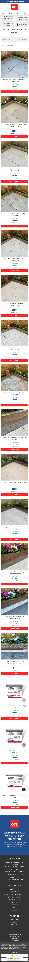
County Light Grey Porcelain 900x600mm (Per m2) (14, 528)
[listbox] (12, 45)
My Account (14, 919)
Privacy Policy (14, 899)
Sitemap (14, 910)
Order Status (14, 925)
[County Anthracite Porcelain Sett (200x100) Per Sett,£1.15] (14, 422)
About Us (14, 905)
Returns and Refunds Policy (14, 894)
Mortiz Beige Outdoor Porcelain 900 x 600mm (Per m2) (14, 304)
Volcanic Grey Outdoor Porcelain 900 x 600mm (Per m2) (14, 214)
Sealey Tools (14, 877)
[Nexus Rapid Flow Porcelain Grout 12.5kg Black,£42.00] (14, 780)
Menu (3, 13)
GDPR (14, 907)
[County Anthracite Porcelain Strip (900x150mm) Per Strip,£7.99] (14, 556)
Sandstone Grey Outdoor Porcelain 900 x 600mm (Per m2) (14, 80)
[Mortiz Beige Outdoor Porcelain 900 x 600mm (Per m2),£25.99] (14, 288)
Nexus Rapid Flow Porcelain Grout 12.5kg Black (14, 796)
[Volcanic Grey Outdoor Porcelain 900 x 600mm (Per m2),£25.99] (14, 198)
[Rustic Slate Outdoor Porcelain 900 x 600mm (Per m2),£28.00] (14, 377)
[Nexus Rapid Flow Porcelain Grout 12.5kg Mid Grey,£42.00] (14, 735)
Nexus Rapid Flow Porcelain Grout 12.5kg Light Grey (14, 707)
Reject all (14, 955)
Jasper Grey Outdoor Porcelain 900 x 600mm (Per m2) (14, 349)
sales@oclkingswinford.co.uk (15, 1)
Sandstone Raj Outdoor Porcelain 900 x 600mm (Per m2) (14, 125)
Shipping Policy (14, 892)
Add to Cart (14, 92)
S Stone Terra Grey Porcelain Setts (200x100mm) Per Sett (14, 662)
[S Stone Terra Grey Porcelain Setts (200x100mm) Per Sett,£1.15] (14, 646)
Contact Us (14, 889)
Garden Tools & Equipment (14, 872)
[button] (14, 39)
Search (10, 13)
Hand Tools (14, 869)
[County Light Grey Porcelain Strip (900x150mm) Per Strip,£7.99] (14, 601)
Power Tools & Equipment (14, 866)
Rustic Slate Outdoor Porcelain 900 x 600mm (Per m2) (14, 393)
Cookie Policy (14, 902)
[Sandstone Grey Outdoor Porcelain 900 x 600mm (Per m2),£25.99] (14, 64)
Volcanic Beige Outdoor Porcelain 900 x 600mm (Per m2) (14, 170)
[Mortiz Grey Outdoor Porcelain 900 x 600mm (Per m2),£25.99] (14, 243)
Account (18, 13)
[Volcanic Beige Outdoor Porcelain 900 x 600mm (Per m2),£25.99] (14, 154)
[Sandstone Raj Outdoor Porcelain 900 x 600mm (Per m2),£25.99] (14, 109)
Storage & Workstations (14, 879)
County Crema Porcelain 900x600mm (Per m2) (14, 483)
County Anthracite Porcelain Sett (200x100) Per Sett (14, 438)
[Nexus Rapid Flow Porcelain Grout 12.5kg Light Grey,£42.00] (14, 691)
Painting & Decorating (14, 874)
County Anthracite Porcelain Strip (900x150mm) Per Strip (14, 572)
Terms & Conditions (14, 897)
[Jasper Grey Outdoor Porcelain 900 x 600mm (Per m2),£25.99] (14, 333)
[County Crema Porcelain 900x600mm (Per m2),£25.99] (14, 467)
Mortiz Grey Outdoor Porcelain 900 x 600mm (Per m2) (14, 259)
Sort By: (4, 45)
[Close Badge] (22, 957)
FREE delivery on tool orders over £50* (8, 18)
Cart (25, 13)
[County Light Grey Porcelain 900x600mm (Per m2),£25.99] (14, 512)
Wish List (15, 922)
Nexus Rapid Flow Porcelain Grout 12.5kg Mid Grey (14, 751)
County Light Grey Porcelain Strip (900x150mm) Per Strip (14, 617)
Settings (14, 952)
